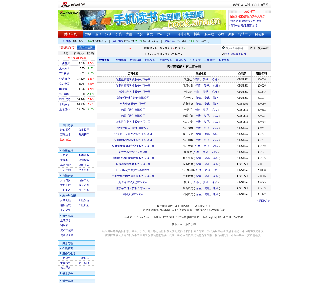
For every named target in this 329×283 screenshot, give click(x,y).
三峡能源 (64, 63)
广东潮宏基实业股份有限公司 (133, 91)
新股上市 (65, 134)
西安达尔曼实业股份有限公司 (133, 121)
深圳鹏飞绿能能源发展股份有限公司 (133, 158)
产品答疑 (238, 217)
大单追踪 (65, 185)
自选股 (259, 34)
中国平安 (64, 99)
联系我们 (168, 217)
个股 (139, 34)
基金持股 (65, 165)
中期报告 (65, 262)
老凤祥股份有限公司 (133, 109)
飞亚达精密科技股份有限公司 (133, 79)
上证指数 (65, 41)
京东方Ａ (64, 68)
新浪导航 (263, 4)
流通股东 (84, 160)
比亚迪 (63, 89)
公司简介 (65, 155)
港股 (221, 34)
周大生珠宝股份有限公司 (133, 152)
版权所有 (190, 224)
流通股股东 (165, 60)
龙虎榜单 (84, 134)
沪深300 (169, 41)
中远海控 (64, 78)
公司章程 (65, 169)
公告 (119, 34)
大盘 (129, 34)
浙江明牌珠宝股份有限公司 (133, 97)
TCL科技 (64, 73)
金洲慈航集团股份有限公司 (133, 127)
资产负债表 (67, 230)
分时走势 (65, 180)
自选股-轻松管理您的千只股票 (247, 16)
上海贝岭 (64, 109)
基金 (98, 34)
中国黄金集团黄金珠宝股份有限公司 (133, 176)
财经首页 (238, 4)
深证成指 (117, 41)
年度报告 (84, 258)
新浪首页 (250, 4)
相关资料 (84, 169)
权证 (160, 34)
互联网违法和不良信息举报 (176, 209)
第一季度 (84, 262)
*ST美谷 (64, 94)
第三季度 (65, 267)
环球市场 (183, 34)
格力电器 (64, 83)
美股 (231, 34)
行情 (197, 79)
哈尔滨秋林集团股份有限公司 (133, 164)
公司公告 (65, 258)
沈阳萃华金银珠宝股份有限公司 (133, 140)
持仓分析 (84, 190)
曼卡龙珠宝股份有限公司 (133, 182)
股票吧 (209, 34)
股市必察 (65, 129)
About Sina (143, 217)
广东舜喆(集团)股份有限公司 (133, 170)
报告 (170, 34)
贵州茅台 (64, 104)
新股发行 (84, 200)
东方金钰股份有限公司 (133, 103)
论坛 (214, 79)
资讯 (205, 79)
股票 (88, 34)
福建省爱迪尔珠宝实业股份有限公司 (133, 146)
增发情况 (65, 205)
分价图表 (65, 190)
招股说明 (84, 205)
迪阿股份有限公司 (133, 194)
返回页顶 (263, 200)
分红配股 (65, 200)
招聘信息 (181, 217)
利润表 (64, 225)
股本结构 (84, 155)
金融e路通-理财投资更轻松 (245, 21)
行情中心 (244, 34)
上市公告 (65, 210)
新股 (150, 34)
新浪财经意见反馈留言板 (210, 209)
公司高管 (84, 165)
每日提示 (84, 129)
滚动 (108, 34)
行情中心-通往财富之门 (243, 25)
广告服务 (156, 217)
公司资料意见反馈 (235, 54)
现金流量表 (67, 235)
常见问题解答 (151, 209)
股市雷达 (65, 139)
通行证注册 (224, 217)
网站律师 (193, 217)
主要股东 (65, 160)
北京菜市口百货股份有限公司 (133, 188)
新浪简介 (129, 217)
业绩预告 (65, 220)
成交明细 (84, 185)
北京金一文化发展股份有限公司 (133, 133)
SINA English (208, 217)
